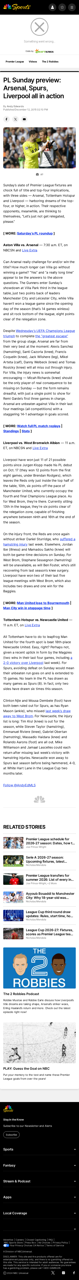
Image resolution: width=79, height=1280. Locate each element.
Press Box (30, 1242)
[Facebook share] (6, 119)
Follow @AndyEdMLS (19, 785)
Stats (26, 431)
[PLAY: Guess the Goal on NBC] (39, 1042)
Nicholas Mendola (36, 864)
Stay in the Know (13, 1119)
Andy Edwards (15, 106)
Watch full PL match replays (38, 426)
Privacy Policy (60, 1242)
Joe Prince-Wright (36, 846)
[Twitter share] (15, 119)
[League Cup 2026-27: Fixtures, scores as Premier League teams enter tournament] (13, 933)
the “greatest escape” (51, 336)
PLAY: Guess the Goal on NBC (26, 1068)
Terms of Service (55, 1245)
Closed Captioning (36, 1239)
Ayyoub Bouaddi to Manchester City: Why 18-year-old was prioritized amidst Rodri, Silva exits (50, 896)
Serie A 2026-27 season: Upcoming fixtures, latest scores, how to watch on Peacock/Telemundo (45, 859)
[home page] (17, 7)
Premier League (15, 61)
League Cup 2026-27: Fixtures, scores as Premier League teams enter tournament (50, 932)
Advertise (8, 1239)
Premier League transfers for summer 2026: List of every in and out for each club (48, 877)
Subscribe (11, 1134)
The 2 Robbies (50, 61)
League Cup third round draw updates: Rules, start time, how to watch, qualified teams (49, 914)
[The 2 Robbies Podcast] (39, 967)
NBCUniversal (24, 1251)
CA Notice (38, 1245)
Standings (11, 431)
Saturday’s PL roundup (34, 233)
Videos (33, 61)
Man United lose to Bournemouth (43, 603)
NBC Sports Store (13, 1242)
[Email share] (24, 119)
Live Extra (29, 250)
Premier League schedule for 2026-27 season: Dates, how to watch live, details (50, 841)
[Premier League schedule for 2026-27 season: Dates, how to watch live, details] (13, 842)
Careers (20, 1239)
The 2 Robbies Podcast (21, 994)
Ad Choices (44, 1242)
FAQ (51, 1239)
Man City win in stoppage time (27, 608)
